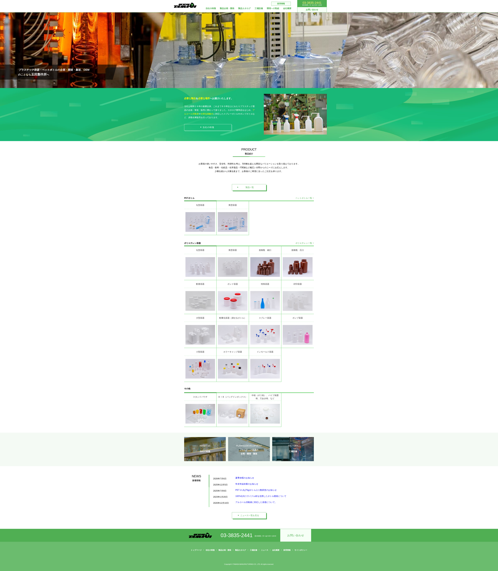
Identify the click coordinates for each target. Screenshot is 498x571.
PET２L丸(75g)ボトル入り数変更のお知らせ (256, 490)
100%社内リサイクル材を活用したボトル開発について (260, 496)
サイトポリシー (301, 550)
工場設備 (259, 8)
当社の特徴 (211, 8)
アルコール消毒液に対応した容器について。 (256, 502)
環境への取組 (273, 8)
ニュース (264, 550)
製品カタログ (244, 8)
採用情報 (281, 3)
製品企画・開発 (227, 8)
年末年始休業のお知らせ (246, 484)
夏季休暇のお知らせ (244, 478)
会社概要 (287, 8)
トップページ (196, 550)
